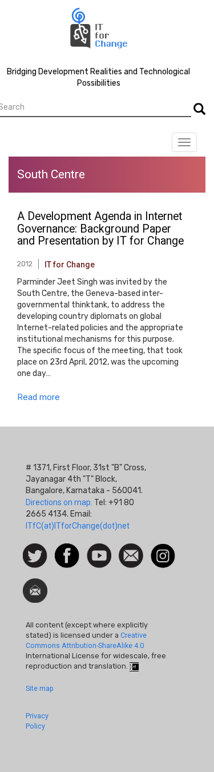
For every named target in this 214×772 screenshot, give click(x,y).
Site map (40, 688)
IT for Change (70, 264)
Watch (98, 549)
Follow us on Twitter (35, 556)
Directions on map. (59, 502)
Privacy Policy (37, 720)
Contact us (131, 555)
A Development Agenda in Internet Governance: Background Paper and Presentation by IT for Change (100, 228)
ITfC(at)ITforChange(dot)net (78, 525)
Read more (38, 397)
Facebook (67, 549)
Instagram (163, 549)
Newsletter (35, 584)
